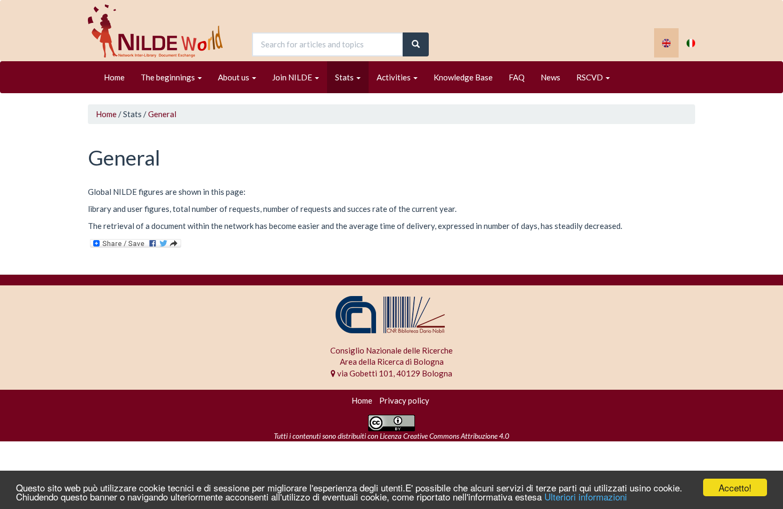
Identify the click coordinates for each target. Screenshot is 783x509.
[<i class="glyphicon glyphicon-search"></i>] (416, 44)
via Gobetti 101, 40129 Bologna (394, 373)
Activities (394, 77)
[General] (666, 43)
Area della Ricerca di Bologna (392, 361)
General (162, 114)
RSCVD (590, 77)
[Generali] (691, 43)
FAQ (517, 77)
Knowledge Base (463, 77)
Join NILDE (293, 77)
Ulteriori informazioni (585, 496)
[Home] (159, 31)
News (550, 77)
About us (234, 77)
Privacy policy (404, 400)
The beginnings (169, 77)
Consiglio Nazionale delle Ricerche (391, 350)
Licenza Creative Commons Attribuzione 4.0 (444, 436)
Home (114, 77)
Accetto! (735, 487)
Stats (345, 77)
